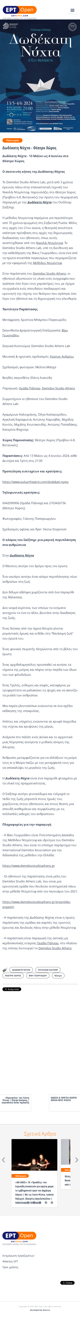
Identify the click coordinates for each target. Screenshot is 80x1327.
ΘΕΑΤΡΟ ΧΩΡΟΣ (13, 975)
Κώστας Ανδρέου (62, 356)
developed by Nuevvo (40, 1310)
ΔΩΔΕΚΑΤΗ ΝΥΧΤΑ (21, 969)
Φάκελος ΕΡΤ (10, 1261)
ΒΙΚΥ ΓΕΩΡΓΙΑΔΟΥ (38, 975)
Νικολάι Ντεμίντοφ (49, 243)
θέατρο (58, 975)
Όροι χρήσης (10, 1267)
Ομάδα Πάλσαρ (29, 388)
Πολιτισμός (12, 140)
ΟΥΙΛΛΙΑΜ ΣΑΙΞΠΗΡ (48, 969)
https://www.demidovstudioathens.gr (28, 866)
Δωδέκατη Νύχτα (40, 202)
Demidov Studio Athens (49, 273)
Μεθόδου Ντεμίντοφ (47, 263)
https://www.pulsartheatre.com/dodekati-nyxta (35, 482)
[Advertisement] (40, 1039)
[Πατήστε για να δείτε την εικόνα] (40, 76)
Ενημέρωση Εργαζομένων (18, 1255)
